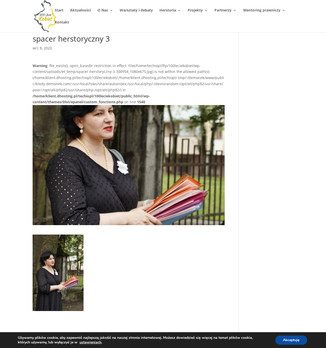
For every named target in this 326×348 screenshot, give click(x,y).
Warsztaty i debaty (136, 10)
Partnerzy (223, 10)
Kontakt (62, 22)
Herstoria (167, 10)
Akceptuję (291, 340)
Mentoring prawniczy (261, 10)
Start (59, 10)
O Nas (103, 10)
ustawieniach (90, 342)
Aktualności (80, 10)
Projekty (195, 10)
